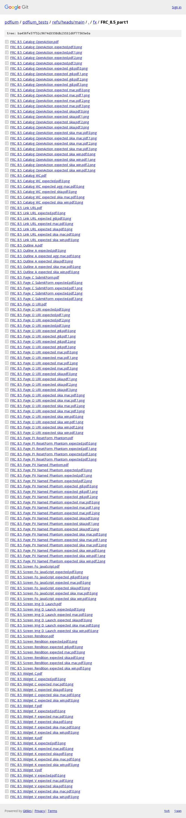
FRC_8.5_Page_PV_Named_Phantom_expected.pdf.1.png (51, 475)
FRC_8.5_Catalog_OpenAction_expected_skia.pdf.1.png (49, 116)
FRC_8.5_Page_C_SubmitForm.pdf (34, 277)
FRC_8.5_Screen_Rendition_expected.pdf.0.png (43, 641)
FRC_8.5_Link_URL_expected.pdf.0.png (37, 213)
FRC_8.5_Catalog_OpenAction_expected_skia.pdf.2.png (49, 122)
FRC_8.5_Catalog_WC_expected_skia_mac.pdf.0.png (47, 197)
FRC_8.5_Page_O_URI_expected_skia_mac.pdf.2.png (47, 406)
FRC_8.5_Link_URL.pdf (26, 208)
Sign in (176, 7)
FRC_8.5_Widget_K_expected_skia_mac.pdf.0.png (45, 759)
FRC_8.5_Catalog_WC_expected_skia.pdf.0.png (43, 191)
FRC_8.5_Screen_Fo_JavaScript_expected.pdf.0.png (46, 572)
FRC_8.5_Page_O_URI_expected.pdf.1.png (40, 315)
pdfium (12, 22)
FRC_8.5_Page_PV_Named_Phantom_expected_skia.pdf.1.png (54, 523)
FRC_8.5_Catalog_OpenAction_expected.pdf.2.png (46, 57)
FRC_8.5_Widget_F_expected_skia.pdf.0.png (41, 722)
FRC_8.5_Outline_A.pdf (26, 245)
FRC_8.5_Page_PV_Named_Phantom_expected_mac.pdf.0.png (55, 502)
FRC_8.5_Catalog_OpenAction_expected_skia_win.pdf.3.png (52, 170)
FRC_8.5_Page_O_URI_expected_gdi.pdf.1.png (43, 336)
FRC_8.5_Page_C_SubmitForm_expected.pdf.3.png (46, 299)
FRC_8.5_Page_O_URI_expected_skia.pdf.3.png (43, 390)
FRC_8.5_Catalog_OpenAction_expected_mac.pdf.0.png (50, 90)
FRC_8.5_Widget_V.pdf (26, 770)
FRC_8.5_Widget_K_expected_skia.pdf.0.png (41, 754)
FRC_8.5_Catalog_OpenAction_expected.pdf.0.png (46, 47)
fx (95, 22)
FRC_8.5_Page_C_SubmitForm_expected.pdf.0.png (46, 282)
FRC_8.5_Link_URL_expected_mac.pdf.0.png (41, 223)
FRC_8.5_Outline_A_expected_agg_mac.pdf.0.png (45, 256)
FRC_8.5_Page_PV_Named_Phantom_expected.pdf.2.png (51, 481)
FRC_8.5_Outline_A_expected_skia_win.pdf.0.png (44, 272)
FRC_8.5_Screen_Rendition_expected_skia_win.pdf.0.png (50, 668)
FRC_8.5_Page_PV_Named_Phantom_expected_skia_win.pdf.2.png (57, 561)
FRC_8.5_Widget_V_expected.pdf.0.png (37, 775)
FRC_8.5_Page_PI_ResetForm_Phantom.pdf (41, 438)
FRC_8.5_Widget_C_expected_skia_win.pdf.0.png (44, 700)
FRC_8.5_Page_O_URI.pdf (28, 304)
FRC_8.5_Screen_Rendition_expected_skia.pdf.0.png (47, 657)
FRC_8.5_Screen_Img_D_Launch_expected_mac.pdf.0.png (51, 614)
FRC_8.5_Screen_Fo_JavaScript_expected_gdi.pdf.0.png (49, 577)
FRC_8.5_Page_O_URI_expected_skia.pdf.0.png (43, 374)
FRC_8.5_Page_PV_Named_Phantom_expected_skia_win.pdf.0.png (57, 550)
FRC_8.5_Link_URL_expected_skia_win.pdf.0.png (44, 240)
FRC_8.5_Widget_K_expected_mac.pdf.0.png (41, 748)
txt (167, 811)
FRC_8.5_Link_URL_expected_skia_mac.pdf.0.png (45, 234)
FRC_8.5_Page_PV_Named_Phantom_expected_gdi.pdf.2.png (54, 497)
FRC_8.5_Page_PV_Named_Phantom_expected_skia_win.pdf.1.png (57, 556)
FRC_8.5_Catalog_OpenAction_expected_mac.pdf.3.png (50, 106)
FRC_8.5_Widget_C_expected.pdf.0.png (38, 679)
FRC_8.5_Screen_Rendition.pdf (32, 636)
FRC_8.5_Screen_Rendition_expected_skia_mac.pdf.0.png (51, 663)
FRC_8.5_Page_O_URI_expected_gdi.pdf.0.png (43, 331)
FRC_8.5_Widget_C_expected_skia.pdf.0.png (41, 689)
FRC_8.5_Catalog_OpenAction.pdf (34, 42)
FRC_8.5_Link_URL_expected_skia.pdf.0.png (41, 229)
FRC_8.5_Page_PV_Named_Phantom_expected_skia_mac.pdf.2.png (58, 545)
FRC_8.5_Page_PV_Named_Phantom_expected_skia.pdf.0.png (54, 518)
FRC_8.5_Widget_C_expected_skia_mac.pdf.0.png (45, 695)
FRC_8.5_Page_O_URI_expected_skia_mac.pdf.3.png (47, 411)
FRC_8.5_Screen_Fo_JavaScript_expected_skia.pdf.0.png (50, 588)
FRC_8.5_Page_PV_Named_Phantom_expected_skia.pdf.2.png (54, 529)
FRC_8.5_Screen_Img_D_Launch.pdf (35, 604)
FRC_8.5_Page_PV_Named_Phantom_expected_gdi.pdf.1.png (54, 491)
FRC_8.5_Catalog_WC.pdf (28, 175)
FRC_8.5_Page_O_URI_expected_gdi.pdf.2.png (43, 341)
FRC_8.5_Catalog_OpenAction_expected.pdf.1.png (46, 52)
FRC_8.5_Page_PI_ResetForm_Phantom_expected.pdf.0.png (53, 443)
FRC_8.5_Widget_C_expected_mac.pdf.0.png (41, 684)
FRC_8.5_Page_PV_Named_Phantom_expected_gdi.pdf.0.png (54, 486)
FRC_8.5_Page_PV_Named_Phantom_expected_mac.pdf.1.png (55, 507)
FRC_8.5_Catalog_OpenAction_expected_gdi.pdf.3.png (49, 84)
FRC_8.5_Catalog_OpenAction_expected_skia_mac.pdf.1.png (53, 138)
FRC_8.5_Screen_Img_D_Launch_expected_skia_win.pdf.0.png (54, 631)
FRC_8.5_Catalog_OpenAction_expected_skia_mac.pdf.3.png (53, 149)
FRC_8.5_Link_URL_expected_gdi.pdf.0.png (40, 218)
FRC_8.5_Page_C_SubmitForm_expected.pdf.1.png (46, 288)
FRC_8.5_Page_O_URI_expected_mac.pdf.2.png (44, 363)
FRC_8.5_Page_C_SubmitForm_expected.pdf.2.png (46, 293)
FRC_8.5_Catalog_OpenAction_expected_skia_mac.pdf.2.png (53, 143)
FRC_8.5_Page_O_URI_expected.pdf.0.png (40, 309)
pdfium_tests (35, 22)
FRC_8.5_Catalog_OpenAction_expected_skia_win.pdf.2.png (52, 165)
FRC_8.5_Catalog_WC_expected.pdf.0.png (40, 181)
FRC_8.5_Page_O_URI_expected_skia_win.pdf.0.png (46, 416)
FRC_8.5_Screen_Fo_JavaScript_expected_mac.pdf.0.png (50, 582)
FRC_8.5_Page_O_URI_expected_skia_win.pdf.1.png (46, 422)
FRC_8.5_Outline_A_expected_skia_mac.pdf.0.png (45, 266)
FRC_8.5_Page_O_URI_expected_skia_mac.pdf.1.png (47, 400)
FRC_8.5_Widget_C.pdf (26, 673)
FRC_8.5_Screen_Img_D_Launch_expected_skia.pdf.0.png (51, 620)
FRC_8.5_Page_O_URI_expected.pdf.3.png (40, 325)
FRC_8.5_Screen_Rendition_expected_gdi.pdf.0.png (46, 647)
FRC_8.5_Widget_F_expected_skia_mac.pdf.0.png (45, 727)
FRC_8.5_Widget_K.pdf (26, 738)
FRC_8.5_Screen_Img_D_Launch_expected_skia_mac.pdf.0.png (55, 625)
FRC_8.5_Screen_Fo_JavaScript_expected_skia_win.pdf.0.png (53, 599)
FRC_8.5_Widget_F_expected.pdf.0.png (37, 711)
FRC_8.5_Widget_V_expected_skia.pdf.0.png (41, 786)
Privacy (39, 811)
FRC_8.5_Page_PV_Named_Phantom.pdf (39, 465)
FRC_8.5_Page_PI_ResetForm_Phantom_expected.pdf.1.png (53, 448)
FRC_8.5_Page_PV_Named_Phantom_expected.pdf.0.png (51, 470)
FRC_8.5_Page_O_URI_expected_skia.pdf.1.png (43, 379)
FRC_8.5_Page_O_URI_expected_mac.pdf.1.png (44, 357)
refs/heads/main (68, 22)
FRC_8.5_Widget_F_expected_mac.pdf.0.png (41, 716)
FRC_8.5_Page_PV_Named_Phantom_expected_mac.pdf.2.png (55, 513)
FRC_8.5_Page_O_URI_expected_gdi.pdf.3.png (43, 347)
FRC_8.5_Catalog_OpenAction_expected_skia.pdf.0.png (49, 111)
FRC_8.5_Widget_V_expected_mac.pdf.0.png (41, 780)
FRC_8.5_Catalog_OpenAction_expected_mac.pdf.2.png (50, 100)
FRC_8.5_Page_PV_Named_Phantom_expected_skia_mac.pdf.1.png (58, 540)
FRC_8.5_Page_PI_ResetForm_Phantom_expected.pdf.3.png (53, 459)
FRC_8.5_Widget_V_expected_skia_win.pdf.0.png (44, 797)
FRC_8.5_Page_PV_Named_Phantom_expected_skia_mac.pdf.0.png (58, 534)
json (177, 811)
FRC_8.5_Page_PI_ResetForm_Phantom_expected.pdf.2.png (53, 454)
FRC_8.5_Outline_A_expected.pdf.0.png (38, 250)
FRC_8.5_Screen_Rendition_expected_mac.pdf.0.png (47, 652)
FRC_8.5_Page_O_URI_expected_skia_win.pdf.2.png (46, 427)
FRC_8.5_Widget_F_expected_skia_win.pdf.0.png (44, 732)
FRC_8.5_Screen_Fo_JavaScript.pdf (34, 566)
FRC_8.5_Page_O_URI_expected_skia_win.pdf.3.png (46, 432)
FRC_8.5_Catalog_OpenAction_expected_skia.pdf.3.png (49, 127)
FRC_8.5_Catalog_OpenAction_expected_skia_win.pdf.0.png (52, 154)
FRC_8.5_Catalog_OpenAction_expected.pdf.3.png (46, 63)
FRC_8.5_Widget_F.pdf (26, 706)
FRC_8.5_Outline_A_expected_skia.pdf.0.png (41, 261)
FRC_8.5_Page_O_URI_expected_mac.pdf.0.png (44, 352)
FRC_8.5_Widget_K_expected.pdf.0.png (38, 743)
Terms (52, 811)
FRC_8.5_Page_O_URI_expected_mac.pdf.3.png (44, 368)
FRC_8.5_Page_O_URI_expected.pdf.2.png (40, 320)
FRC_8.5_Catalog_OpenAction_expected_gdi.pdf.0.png (49, 68)
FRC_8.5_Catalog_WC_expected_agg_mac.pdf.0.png (47, 186)
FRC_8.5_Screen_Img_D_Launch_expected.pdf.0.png (47, 609)
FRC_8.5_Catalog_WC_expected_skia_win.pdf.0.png (46, 202)
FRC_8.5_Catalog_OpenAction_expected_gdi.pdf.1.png (49, 74)
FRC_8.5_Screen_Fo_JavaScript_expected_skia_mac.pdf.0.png (54, 593)
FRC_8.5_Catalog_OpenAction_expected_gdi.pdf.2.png (49, 79)
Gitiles (27, 811)
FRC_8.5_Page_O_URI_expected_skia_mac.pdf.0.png (47, 395)
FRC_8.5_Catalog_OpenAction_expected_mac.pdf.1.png (50, 95)
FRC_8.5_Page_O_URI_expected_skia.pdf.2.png (43, 384)
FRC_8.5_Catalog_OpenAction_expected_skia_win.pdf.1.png (52, 159)
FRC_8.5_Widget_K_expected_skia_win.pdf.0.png (44, 765)
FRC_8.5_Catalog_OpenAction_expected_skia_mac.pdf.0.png (53, 133)
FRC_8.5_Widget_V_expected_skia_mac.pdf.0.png (45, 791)
